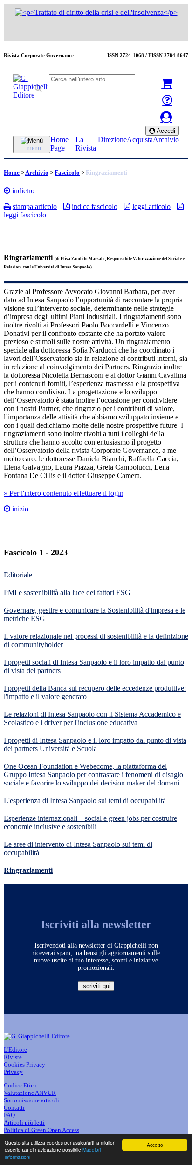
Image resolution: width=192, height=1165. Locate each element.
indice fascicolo (94, 206)
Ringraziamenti (28, 870)
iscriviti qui (96, 985)
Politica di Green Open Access (41, 1129)
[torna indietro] (7, 190)
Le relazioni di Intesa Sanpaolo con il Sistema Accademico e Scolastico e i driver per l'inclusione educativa (92, 718)
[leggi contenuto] (7, 509)
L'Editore (15, 1049)
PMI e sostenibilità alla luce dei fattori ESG (67, 592)
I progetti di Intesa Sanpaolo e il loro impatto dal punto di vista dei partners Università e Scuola (95, 744)
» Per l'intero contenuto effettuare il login (63, 493)
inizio (19, 509)
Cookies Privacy (24, 1064)
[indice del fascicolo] (66, 206)
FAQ (9, 1115)
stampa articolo (35, 206)
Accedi (165, 130)
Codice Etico (20, 1085)
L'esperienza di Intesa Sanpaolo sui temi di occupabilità (85, 801)
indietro (23, 191)
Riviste (13, 1057)
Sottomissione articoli (31, 1100)
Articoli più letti (24, 1122)
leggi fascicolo (25, 215)
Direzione (112, 140)
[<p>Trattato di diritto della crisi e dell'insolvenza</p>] (96, 12)
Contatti (14, 1107)
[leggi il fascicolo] (180, 206)
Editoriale (18, 575)
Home (12, 172)
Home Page (59, 144)
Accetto (155, 1144)
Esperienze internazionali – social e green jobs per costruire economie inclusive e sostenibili (90, 822)
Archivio (166, 140)
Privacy (13, 1071)
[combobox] (92, 79)
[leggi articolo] (127, 206)
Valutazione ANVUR (30, 1092)
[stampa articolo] (7, 206)
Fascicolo (67, 172)
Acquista (140, 140)
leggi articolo (151, 206)
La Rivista (85, 144)
